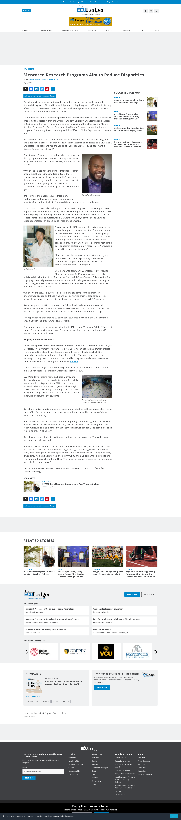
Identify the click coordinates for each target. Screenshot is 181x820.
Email (24, 767)
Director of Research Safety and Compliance (46, 629)
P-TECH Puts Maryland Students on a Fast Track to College (71, 484)
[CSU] (137, 651)
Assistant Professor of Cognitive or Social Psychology (50, 609)
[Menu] (156, 11)
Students (28, 69)
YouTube (66, 701)
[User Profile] (146, 11)
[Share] (31, 89)
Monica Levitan (34, 79)
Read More (102, 687)
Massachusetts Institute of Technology (42, 622)
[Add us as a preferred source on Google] (53, 89)
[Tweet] (42, 89)
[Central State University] (43, 651)
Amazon (46, 701)
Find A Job (132, 594)
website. (74, 361)
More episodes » (33, 697)
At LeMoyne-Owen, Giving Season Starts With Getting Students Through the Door (126, 116)
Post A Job (149, 594)
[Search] (151, 11)
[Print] (25, 89)
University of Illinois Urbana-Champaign (110, 632)
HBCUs (116, 112)
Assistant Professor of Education (108, 609)
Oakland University (101, 612)
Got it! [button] (174, 816)
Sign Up (29, 778)
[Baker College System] (106, 651)
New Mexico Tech (33, 632)
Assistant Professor (102, 629)
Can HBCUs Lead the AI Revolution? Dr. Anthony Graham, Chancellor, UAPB (64, 682)
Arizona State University (103, 622)
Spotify (55, 701)
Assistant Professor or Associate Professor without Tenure (52, 619)
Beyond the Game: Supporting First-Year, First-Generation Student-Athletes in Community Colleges (129, 144)
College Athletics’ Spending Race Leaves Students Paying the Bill (129, 129)
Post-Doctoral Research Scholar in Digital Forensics (116, 619)
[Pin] (47, 89)
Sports (117, 140)
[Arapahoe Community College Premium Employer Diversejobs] (75, 651)
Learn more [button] (69, 816)
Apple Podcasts (33, 701)
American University (34, 612)
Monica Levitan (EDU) (50, 79)
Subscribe (27, 11)
